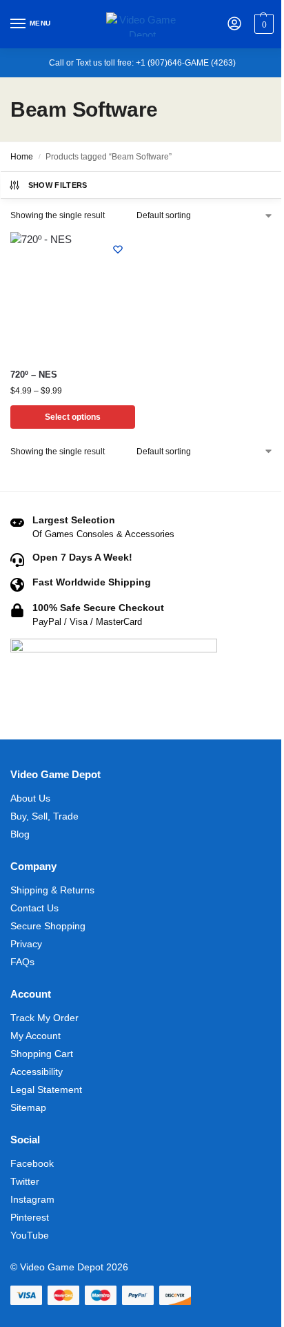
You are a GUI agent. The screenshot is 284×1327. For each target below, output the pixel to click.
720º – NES (33, 374)
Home (21, 157)
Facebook (32, 1163)
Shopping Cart (41, 1053)
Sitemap (28, 1107)
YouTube (29, 1235)
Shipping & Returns (52, 889)
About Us (30, 798)
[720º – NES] (72, 294)
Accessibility (36, 1071)
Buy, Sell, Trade (44, 816)
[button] (262, 24)
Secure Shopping (47, 925)
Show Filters (58, 185)
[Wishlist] (118, 249)
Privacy (26, 943)
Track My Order (44, 1017)
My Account (35, 1035)
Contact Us (34, 907)
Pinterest (29, 1217)
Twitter (24, 1181)
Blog (20, 834)
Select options (73, 417)
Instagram (32, 1199)
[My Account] (234, 24)
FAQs (22, 961)
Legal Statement (46, 1089)
